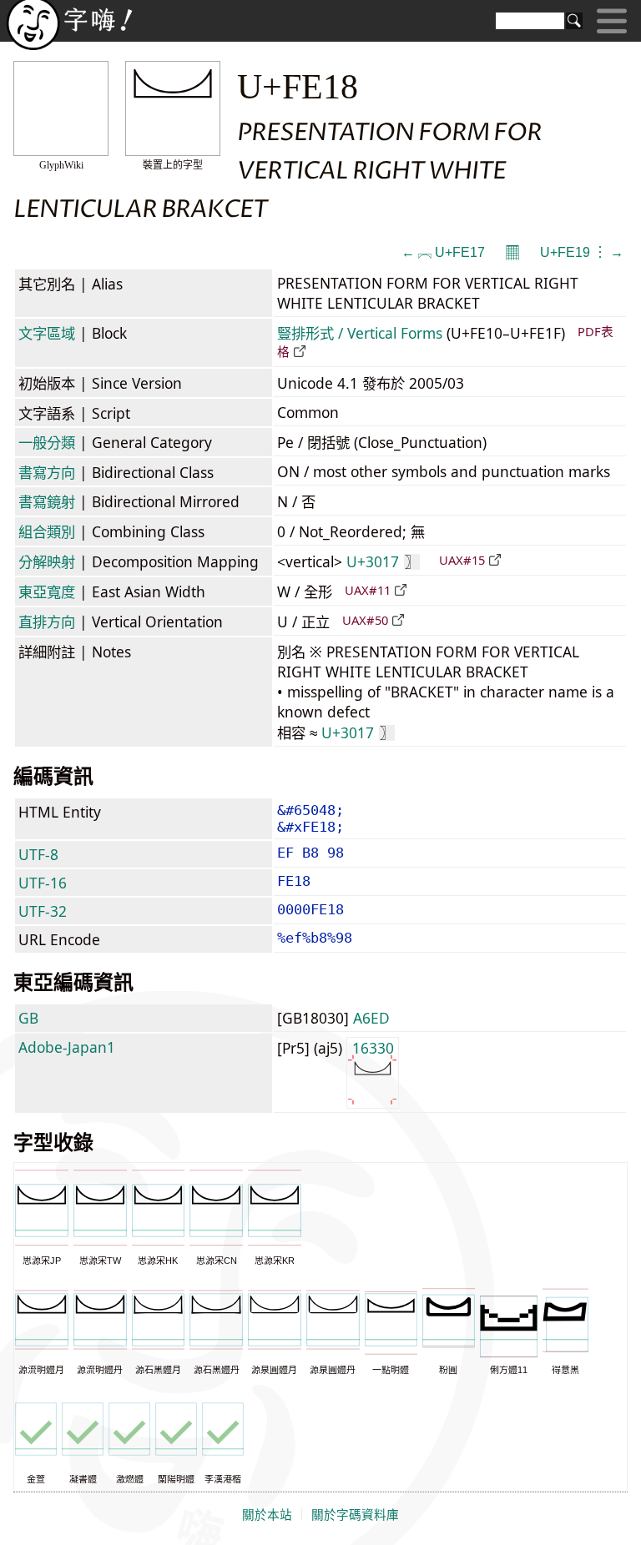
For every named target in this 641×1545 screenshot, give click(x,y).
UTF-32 (42, 911)
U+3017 (382, 561)
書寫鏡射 (46, 501)
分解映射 (46, 561)
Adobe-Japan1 (66, 1047)
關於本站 (267, 1515)
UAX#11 (368, 589)
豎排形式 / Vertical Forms (359, 333)
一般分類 (46, 442)
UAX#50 (365, 619)
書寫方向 (46, 472)
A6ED (371, 1018)
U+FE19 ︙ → (581, 252)
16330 (373, 1048)
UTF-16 (42, 883)
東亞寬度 (46, 591)
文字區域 (46, 333)
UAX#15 (462, 559)
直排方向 (46, 621)
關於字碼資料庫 (355, 1515)
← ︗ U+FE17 (443, 252)
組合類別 (46, 531)
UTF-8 (38, 854)
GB (28, 1018)
